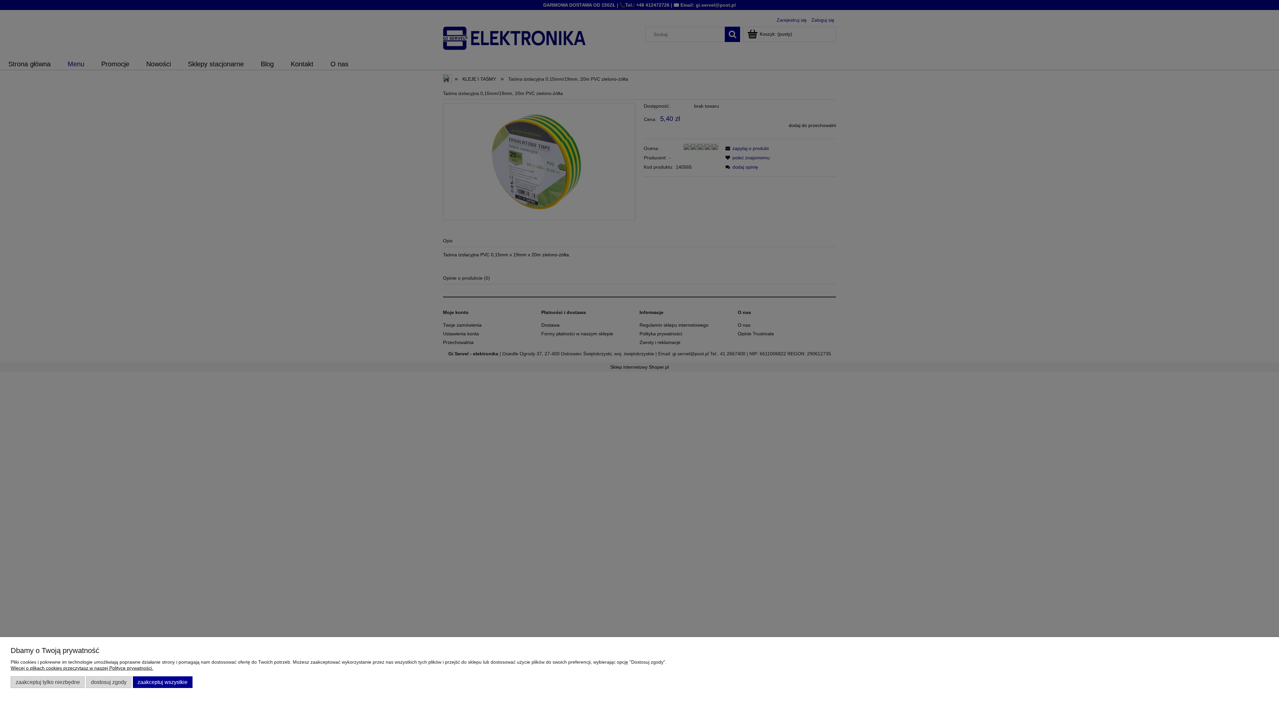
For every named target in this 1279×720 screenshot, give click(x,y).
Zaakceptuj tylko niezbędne (48, 682)
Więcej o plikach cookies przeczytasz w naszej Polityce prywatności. (82, 668)
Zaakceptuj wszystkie (163, 682)
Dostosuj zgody (109, 682)
